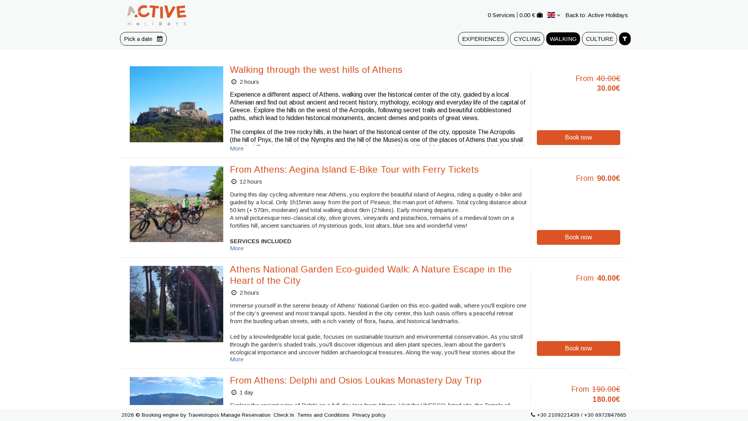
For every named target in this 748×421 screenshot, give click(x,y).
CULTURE (599, 38)
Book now (578, 137)
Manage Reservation (245, 415)
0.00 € (527, 15)
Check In (283, 415)
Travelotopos (203, 415)
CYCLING (527, 38)
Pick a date (139, 39)
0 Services (501, 15)
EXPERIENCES (483, 38)
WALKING (563, 38)
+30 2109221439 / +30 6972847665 (581, 415)
